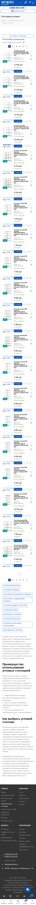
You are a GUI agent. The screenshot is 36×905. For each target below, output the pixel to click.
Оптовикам (5, 829)
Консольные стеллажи (12, 614)
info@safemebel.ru (11, 864)
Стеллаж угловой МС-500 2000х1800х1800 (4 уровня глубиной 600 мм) (21, 78)
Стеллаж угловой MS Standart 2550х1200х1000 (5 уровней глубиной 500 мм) (21, 496)
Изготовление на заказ (9, 840)
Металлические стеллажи (6, 805)
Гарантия (22, 838)
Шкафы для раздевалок (5, 813)
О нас (21, 792)
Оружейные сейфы (7, 795)
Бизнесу (4, 825)
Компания (23, 788)
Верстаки (4, 818)
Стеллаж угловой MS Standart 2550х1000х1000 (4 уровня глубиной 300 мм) (20, 364)
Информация (24, 825)
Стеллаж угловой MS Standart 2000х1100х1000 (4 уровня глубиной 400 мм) (20, 259)
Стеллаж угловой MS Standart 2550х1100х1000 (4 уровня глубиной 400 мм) (20, 417)
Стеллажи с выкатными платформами (12, 624)
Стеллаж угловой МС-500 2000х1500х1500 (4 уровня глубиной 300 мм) (21, 53)
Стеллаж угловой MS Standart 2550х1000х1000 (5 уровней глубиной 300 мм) (21, 391)
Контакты (22, 795)
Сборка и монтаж (25, 835)
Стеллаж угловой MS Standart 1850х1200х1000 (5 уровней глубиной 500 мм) (21, 180)
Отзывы (22, 801)
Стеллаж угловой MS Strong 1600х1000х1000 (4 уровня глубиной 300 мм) (21, 522)
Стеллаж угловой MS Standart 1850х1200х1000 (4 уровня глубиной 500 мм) (20, 153)
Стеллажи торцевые (11, 590)
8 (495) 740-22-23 (11, 857)
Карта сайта (23, 849)
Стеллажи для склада (8, 809)
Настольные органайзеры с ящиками (17, 594)
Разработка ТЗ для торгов (7, 833)
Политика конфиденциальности (26, 845)
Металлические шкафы (6, 799)
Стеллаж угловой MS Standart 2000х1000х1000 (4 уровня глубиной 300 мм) (20, 206)
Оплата (21, 829)
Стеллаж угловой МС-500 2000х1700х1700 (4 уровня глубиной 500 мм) (21, 128)
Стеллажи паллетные (12, 619)
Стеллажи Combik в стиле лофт (15, 605)
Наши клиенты (24, 798)
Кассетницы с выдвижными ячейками (14, 600)
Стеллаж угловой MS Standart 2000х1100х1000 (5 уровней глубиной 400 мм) (21, 285)
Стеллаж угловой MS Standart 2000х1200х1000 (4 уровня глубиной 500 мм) (20, 312)
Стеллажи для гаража (12, 585)
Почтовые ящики (7, 821)
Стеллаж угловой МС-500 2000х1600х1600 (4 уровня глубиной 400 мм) (21, 103)
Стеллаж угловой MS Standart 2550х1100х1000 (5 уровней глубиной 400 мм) (21, 444)
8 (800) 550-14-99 (17, 8)
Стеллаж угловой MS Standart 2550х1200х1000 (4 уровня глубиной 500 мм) (20, 470)
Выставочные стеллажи (13, 630)
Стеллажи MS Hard (10, 610)
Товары (4, 788)
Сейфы (3, 792)
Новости (22, 804)
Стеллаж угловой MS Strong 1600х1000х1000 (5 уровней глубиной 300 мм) (21, 547)
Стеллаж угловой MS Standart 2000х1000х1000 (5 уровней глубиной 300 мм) (21, 232)
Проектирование (6, 837)
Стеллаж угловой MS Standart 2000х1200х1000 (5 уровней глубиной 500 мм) (21, 338)
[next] (26, 46)
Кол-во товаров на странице (12, 42)
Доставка (22, 832)
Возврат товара (24, 841)
